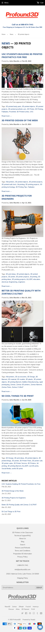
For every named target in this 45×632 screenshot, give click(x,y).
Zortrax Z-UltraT (17, 387)
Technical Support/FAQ (22, 535)
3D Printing (39, 109)
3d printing (21, 184)
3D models (21, 379)
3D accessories (20, 377)
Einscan (11, 609)
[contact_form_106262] (40, 627)
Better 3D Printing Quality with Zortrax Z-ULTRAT (21, 292)
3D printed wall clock (9, 184)
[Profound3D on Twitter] (22, 613)
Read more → (7, 116)
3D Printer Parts (25, 461)
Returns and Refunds (22, 548)
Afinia (17, 609)
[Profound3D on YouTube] (41, 613)
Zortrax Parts (6, 387)
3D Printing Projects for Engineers (14, 498)
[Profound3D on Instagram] (34, 613)
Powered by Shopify (29, 619)
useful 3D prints (17, 468)
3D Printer (30, 109)
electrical (5, 282)
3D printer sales (7, 463)
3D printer (11, 277)
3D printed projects (35, 182)
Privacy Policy (22, 557)
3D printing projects (32, 184)
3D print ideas (11, 274)
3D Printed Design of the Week (20, 120)
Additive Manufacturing (30, 382)
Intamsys (36, 606)
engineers (21, 282)
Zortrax (13, 384)
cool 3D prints (34, 466)
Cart (41, 3)
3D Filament (25, 609)
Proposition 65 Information (22, 554)
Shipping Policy (22, 578)
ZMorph (21, 606)
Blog (22, 541)
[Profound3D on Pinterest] (30, 613)
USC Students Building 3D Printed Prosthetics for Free (22, 56)
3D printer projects (22, 277)
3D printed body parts (13, 106)
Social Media (6, 468)
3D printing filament (14, 382)
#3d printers (10, 182)
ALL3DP (29, 279)
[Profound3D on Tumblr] (37, 613)
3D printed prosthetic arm (17, 109)
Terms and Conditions (22, 551)
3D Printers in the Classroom (22, 532)
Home (3, 34)
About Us (22, 538)
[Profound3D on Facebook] (26, 613)
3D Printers (32, 463)
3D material (12, 379)
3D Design (31, 377)
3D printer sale (37, 461)
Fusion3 (28, 606)
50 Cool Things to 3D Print (18, 395)
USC (31, 112)
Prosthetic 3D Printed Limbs (19, 112)
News (11, 34)
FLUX (33, 609)
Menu (6, 3)
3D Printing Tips (21, 187)
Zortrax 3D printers (23, 384)
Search (22, 545)
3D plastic (29, 379)
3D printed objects (28, 106)
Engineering (13, 282)
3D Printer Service (20, 463)
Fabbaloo (5, 112)
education (36, 279)
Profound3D (17, 619)
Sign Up (39, 587)
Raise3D (7, 606)
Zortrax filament (36, 384)
